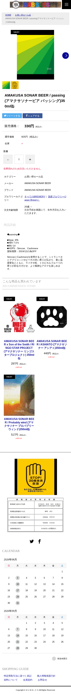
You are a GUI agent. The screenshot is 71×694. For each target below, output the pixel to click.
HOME (8, 15)
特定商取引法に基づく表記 (18, 676)
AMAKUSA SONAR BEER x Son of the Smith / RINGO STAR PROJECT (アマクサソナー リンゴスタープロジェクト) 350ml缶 (19, 350)
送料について (11, 680)
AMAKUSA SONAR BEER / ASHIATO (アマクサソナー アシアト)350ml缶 (52, 344)
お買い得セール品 (23, 15)
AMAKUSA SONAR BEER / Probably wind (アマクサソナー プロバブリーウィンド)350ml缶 (19, 424)
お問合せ (42, 680)
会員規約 (27, 680)
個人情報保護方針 (46, 676)
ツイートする (13, 115)
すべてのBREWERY (34, 196)
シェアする (33, 115)
